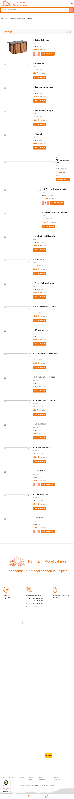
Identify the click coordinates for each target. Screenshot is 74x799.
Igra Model (36, 380)
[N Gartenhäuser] (17, 431)
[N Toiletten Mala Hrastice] (17, 407)
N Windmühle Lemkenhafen (45, 353)
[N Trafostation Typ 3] (17, 454)
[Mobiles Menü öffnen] (72, 3)
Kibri (34, 309)
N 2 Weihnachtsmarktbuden (54, 189)
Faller (57, 166)
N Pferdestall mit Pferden (44, 283)
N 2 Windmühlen (40, 330)
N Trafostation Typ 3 (42, 447)
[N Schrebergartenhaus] (17, 94)
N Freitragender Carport (43, 110)
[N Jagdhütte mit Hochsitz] (17, 243)
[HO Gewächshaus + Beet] (17, 384)
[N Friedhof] (17, 141)
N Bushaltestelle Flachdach (45, 306)
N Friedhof (37, 134)
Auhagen (35, 521)
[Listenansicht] (67, 31)
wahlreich (51, 785)
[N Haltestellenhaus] (17, 501)
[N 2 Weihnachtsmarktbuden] (22, 196)
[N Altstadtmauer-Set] (29, 169)
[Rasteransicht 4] (70, 31)
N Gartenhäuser (40, 424)
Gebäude (12, 18)
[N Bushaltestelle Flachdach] (17, 314)
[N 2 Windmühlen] (17, 337)
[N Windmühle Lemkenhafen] (17, 360)
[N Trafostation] (17, 478)
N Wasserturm (39, 259)
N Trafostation (39, 471)
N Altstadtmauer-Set (63, 160)
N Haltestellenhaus (41, 494)
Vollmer (35, 262)
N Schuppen (38, 518)
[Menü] (9, 780)
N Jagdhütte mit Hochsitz (44, 236)
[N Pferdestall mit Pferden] (17, 290)
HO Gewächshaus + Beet (44, 377)
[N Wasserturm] (17, 267)
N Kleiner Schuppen (41, 40)
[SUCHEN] (71, 10)
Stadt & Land (21, 18)
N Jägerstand (38, 63)
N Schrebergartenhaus (43, 87)
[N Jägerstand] (17, 71)
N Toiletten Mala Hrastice (44, 400)
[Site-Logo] (14, 3)
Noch (34, 43)
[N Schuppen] (17, 525)
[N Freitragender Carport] (17, 118)
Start (2, 18)
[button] (48, 54)
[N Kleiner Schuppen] (17, 47)
